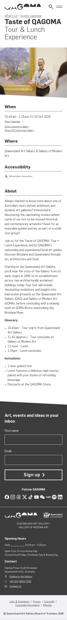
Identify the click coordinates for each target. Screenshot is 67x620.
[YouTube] (36, 497)
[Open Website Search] (51, 6)
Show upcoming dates (16, 126)
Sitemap (47, 605)
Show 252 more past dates (19, 130)
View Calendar (12, 121)
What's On (11, 16)
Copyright (49, 601)
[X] (24, 497)
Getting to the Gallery (20, 576)
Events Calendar (31, 16)
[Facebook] (7, 497)
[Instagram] (12, 497)
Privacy (37, 601)
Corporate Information (27, 605)
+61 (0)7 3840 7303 (20, 581)
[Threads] (18, 497)
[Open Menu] (59, 7)
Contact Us (15, 586)
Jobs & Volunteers (19, 601)
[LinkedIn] (60, 497)
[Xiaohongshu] (48, 497)
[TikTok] (30, 497)
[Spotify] (54, 497)
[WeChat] (42, 497)
